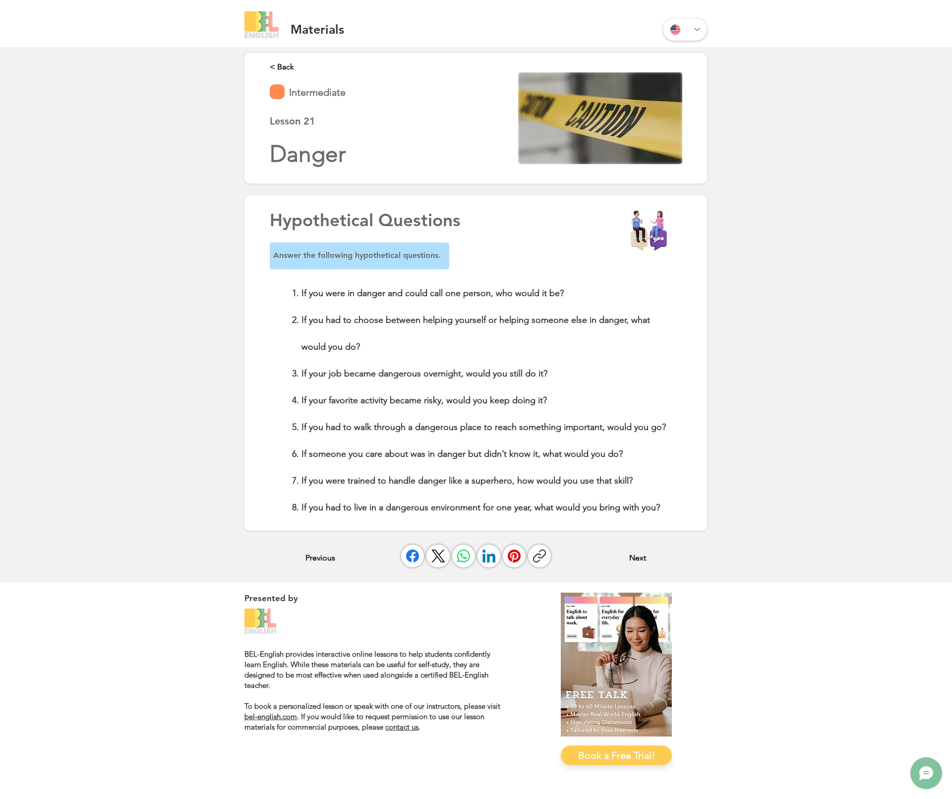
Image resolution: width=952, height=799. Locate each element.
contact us (401, 727)
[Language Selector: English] (685, 29)
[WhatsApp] (463, 556)
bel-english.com (270, 716)
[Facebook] (412, 556)
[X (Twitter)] (438, 556)
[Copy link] (539, 556)
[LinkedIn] (488, 556)
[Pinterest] (514, 556)
